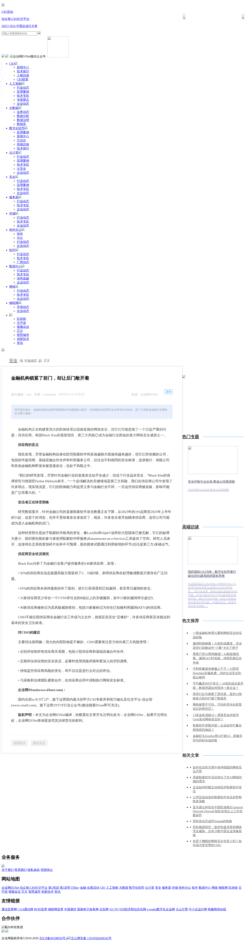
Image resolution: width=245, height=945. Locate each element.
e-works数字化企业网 (161, 909)
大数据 (13, 108)
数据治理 (23, 120)
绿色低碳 (23, 278)
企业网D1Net (10, 887)
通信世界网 (9, 909)
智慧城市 (23, 335)
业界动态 (23, 112)
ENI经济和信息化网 (132, 909)
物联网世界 (55, 909)
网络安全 (39, 742)
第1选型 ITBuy (69, 887)
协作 (20, 233)
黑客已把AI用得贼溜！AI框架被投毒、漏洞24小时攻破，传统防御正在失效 (217, 658)
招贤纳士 (47, 869)
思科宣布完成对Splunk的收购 (212, 821)
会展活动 (93, 887)
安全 (12, 177)
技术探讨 (23, 71)
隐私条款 (34, 869)
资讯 (20, 343)
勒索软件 (19, 742)
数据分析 (23, 116)
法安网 (104, 909)
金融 (83, 887)
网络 (12, 286)
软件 (12, 250)
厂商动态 (23, 262)
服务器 (13, 197)
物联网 (13, 303)
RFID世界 (40, 909)
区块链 (21, 318)
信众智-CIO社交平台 (15, 18)
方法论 (21, 140)
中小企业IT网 (198, 909)
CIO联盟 (22, 79)
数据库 (21, 124)
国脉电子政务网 (88, 909)
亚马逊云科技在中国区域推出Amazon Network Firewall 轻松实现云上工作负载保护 (218, 811)
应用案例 (23, 91)
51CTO (114, 909)
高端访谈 (23, 144)
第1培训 (53, 887)
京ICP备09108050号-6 (53, 938)
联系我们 (21, 869)
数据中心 (15, 266)
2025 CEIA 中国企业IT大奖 (20, 26)
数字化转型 (16, 128)
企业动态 (23, 103)
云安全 (21, 168)
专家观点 (23, 99)
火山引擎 (182, 909)
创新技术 (23, 339)
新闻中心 (23, 67)
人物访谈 (23, 75)
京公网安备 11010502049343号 (91, 938)
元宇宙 (21, 322)
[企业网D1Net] (3, 5)
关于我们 (8, 869)
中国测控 (70, 909)
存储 (12, 213)
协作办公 (15, 229)
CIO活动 (7, 11)
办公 (20, 237)
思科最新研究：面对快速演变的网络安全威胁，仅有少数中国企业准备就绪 (217, 831)
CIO (12, 63)
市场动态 (23, 307)
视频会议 (23, 326)
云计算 (13, 152)
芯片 (20, 330)
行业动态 (23, 87)
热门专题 (190, 436)
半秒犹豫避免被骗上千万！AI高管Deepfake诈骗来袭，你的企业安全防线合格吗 (217, 673)
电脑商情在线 (217, 909)
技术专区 (23, 95)
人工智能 (15, 83)
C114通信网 (25, 909)
